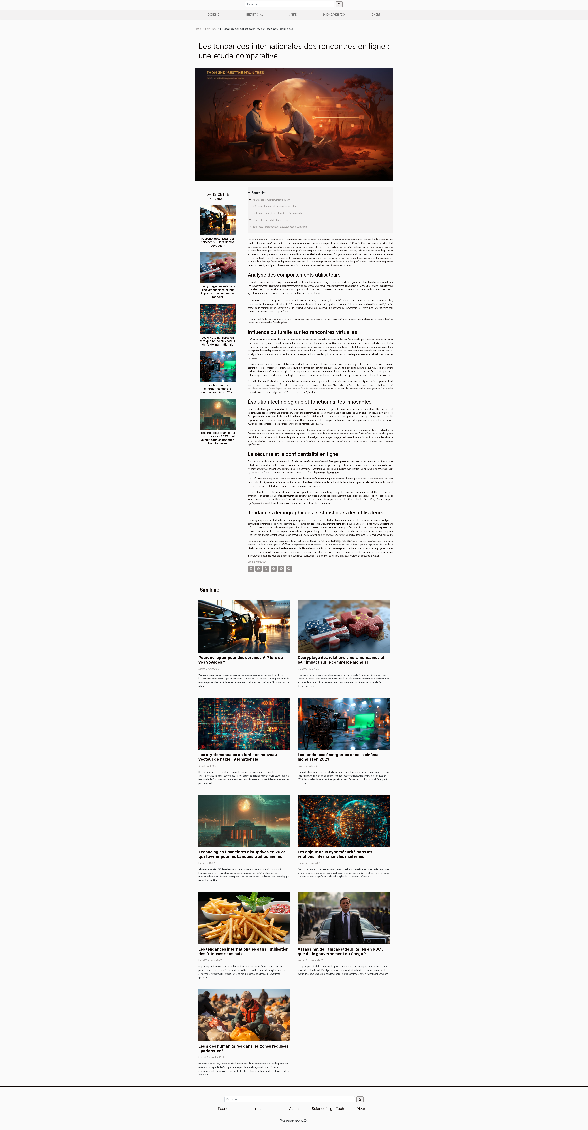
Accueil (198, 28)
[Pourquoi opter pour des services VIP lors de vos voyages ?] (218, 219)
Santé (293, 14)
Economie (213, 14)
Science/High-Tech (334, 14)
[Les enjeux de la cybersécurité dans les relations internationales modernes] (344, 820)
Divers (376, 14)
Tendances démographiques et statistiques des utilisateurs (280, 226)
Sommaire (259, 192)
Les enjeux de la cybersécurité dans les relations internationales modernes (335, 854)
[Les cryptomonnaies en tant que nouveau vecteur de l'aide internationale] (218, 318)
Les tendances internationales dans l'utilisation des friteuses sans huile (243, 951)
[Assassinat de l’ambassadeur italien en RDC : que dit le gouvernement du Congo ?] (344, 917)
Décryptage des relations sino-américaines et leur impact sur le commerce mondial (217, 291)
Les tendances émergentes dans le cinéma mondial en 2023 (217, 388)
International (254, 14)
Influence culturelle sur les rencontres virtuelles (274, 206)
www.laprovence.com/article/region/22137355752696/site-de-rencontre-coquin (286, 388)
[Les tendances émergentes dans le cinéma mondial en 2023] (218, 366)
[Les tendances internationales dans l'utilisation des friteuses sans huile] (244, 917)
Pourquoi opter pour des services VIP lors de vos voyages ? (218, 242)
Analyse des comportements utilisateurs (271, 199)
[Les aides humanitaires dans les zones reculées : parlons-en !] (244, 1015)
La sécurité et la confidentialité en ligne (271, 219)
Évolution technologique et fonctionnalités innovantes (278, 213)
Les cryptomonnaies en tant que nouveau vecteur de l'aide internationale (217, 341)
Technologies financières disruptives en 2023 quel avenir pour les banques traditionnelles (217, 438)
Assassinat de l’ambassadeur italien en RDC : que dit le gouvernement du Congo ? (340, 951)
